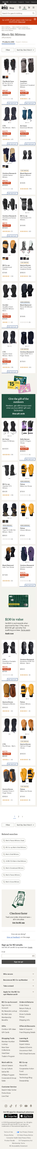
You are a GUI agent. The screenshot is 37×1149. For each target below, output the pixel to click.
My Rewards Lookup (9, 1011)
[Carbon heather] (7, 521)
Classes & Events (25, 1047)
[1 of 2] (9, 73)
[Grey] (27, 258)
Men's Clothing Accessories (20, 27)
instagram (6, 1106)
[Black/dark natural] (3, 166)
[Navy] (21, 258)
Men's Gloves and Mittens (9, 28)
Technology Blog (25, 1078)
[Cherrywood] (7, 258)
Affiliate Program (8, 1075)
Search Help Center (9, 1090)
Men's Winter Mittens (24, 28)
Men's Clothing (6, 27)
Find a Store (6, 1093)
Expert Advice (21, 42)
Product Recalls (10, 1140)
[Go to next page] (22, 816)
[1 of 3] (26, 73)
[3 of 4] (27, 122)
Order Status (24, 1005)
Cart (29, 7)
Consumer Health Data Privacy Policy (18, 1138)
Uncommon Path (25, 1050)
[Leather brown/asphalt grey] (7, 77)
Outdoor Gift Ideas (9, 1029)
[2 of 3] (27, 73)
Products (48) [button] (8, 42)
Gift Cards (5, 1032)
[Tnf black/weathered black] (3, 77)
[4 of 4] (28, 122)
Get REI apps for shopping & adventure (18, 1112)
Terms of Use (8, 1132)
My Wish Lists (7, 1014)
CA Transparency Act (25, 1140)
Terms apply (18, 410)
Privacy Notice (9, 1135)
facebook (16, 1106)
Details (30, 947)
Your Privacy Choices (26, 1132)
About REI (23, 1065)
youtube (26, 1106)
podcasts (31, 1106)
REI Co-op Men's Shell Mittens (16, 847)
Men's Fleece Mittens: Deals (15, 840)
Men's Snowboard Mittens (15, 868)
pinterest (21, 1106)
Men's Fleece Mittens (13, 875)
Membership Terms (18, 1143)
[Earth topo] (3, 521)
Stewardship (24, 1081)
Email (3, 952)
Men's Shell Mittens (12, 854)
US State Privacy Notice (25, 1135)
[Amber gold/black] (3, 258)
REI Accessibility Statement (18, 1146)
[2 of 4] (26, 122)
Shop (11, 8)
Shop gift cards (18, 413)
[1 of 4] (25, 122)
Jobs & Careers (7, 1065)
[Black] (7, 166)
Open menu (33, 7)
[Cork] (21, 737)
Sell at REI (5, 1072)
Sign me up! (18, 962)
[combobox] (18, 13)
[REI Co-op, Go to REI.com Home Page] (4, 7)
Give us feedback (13, 937)
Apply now (9, 633)
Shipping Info (24, 1020)
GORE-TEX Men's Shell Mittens (16, 861)
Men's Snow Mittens (7, 30)
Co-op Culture (7, 1069)
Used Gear (5, 1053)
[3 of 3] (28, 73)
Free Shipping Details (27, 1032)
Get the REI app (18, 923)
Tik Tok (11, 1106)
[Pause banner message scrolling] (34, 19)
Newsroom (23, 1074)
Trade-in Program (8, 1056)
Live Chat (5, 1096)
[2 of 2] (10, 73)
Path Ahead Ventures (27, 1054)
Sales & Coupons (25, 1029)
